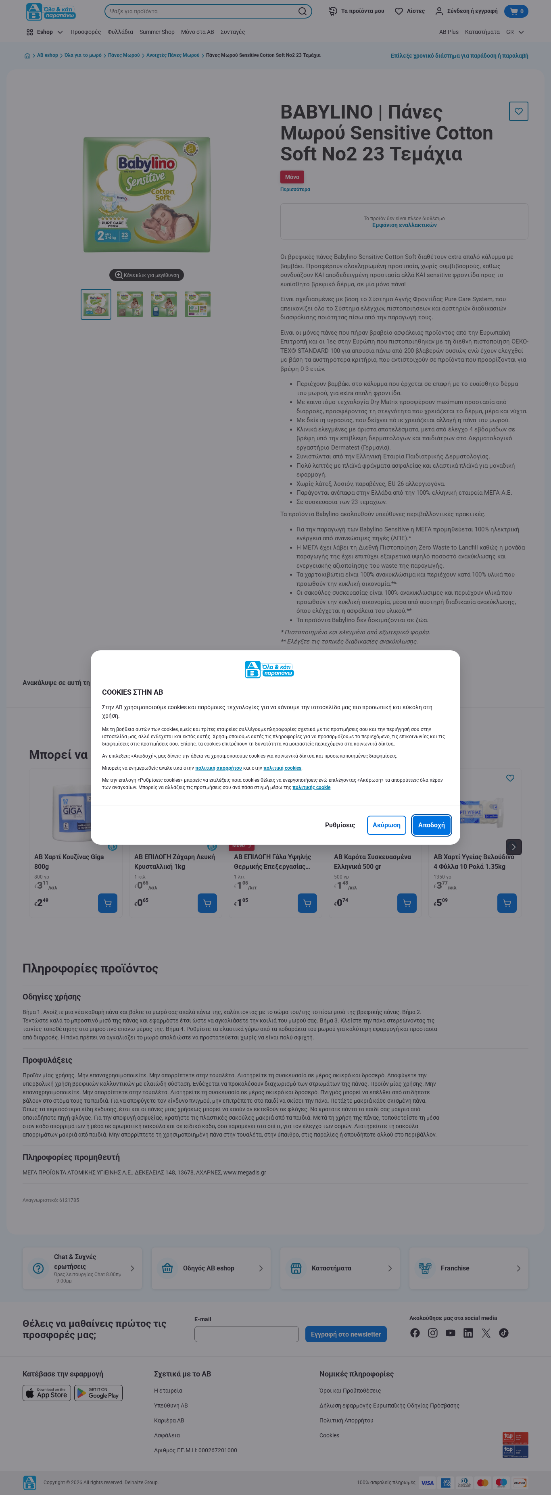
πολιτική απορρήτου (218, 768)
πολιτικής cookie (311, 787)
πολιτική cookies (282, 768)
